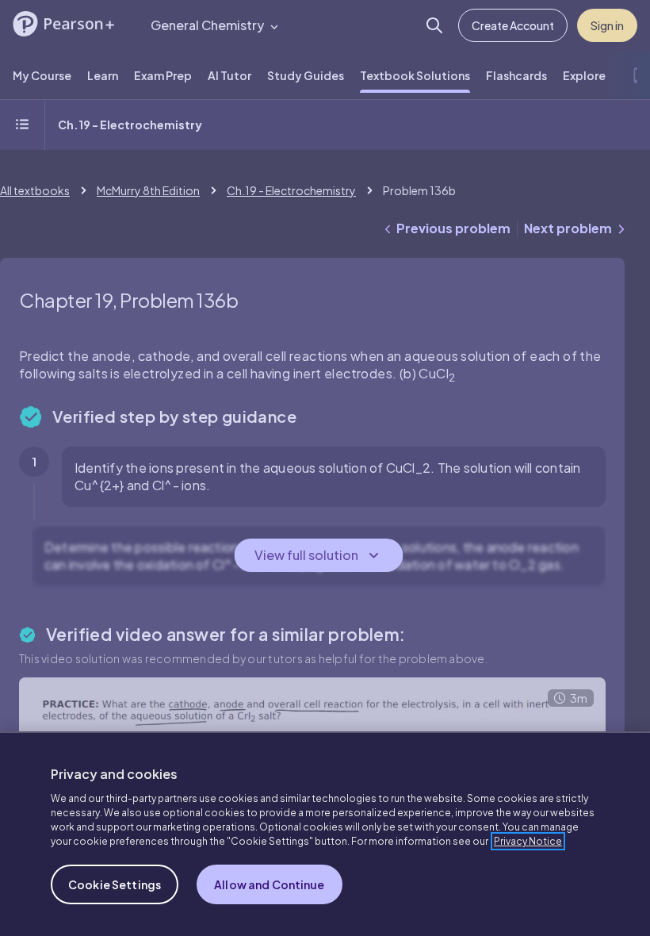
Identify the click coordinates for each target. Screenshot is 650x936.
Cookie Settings (114, 884)
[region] (325, 833)
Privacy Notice (528, 841)
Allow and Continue (269, 884)
